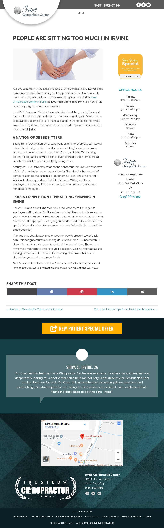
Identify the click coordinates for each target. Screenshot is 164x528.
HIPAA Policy (92, 516)
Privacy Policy (110, 516)
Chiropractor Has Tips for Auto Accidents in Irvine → (126, 309)
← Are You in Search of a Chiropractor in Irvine (34, 309)
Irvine (147, 516)
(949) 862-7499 (107, 5)
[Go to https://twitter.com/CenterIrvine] (143, 5)
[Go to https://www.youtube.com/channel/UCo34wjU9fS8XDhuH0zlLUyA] (148, 5)
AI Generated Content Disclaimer (95, 523)
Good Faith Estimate (61, 523)
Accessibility (20, 516)
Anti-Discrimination (42, 516)
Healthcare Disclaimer (69, 516)
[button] (82, 328)
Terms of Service (131, 516)
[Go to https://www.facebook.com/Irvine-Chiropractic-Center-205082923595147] (138, 5)
